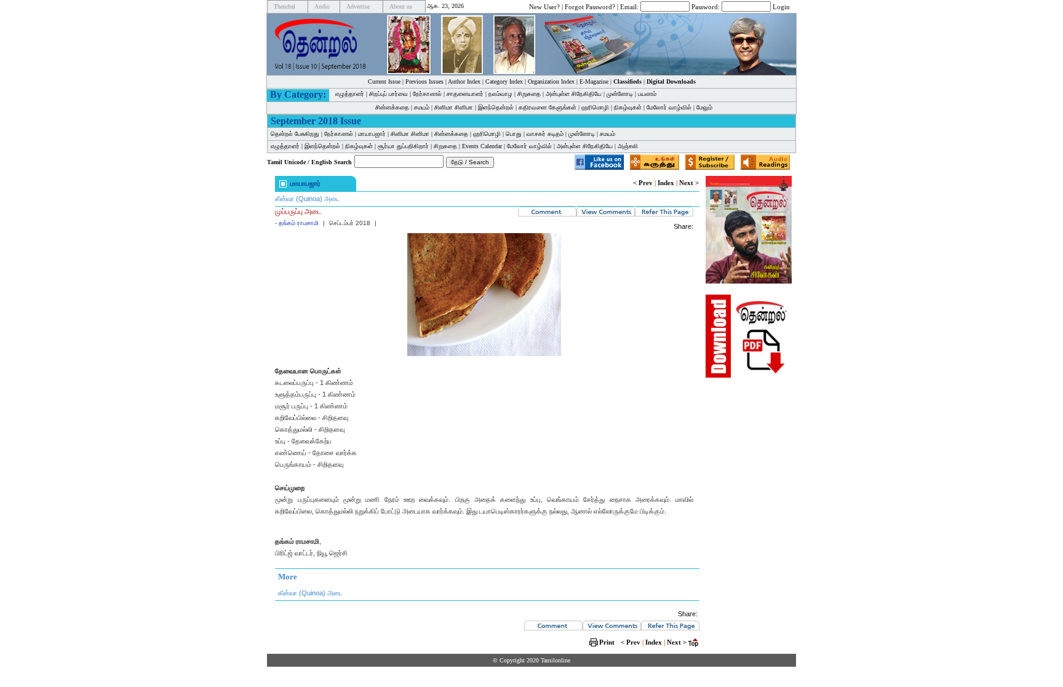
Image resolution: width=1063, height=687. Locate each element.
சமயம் (421, 107)
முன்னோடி (620, 93)
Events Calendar (482, 146)
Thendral (284, 6)
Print (607, 642)
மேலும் (704, 107)
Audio (322, 6)
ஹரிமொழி (595, 107)
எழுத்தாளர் (349, 93)
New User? (544, 6)
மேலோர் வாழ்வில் (669, 107)
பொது (514, 133)
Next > (689, 182)
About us (400, 6)
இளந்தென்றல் (496, 107)
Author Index (464, 81)
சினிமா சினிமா (453, 107)
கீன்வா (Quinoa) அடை (307, 198)
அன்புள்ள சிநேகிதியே (574, 93)
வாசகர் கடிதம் (545, 133)
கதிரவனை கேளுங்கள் (547, 107)
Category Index (504, 81)
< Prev (643, 182)
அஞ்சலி (628, 146)
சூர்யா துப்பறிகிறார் (403, 146)
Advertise (358, 6)
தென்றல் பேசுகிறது (295, 133)
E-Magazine (593, 81)
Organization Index (551, 81)
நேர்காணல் (427, 93)
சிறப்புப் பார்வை (388, 93)
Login (781, 6)
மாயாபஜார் (372, 133)
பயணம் (647, 93)
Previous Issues (424, 81)
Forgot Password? (590, 6)
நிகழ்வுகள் (628, 107)
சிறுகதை (529, 93)
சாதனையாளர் (465, 93)
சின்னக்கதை (392, 107)
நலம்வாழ (500, 93)
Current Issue (384, 81)
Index (666, 182)
